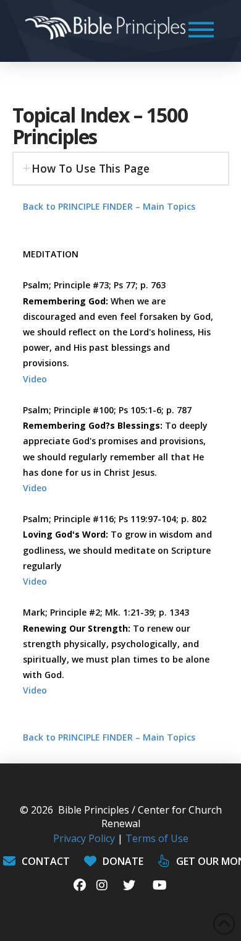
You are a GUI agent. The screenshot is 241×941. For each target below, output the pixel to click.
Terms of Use (156, 838)
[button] (201, 29)
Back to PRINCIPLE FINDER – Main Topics (109, 206)
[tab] (121, 168)
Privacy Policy (84, 838)
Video (35, 379)
